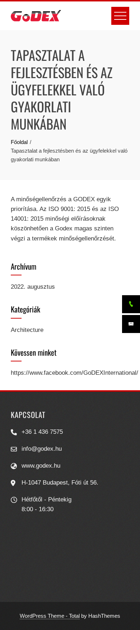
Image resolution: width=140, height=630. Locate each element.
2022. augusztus (33, 286)
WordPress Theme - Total (50, 616)
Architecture (27, 330)
